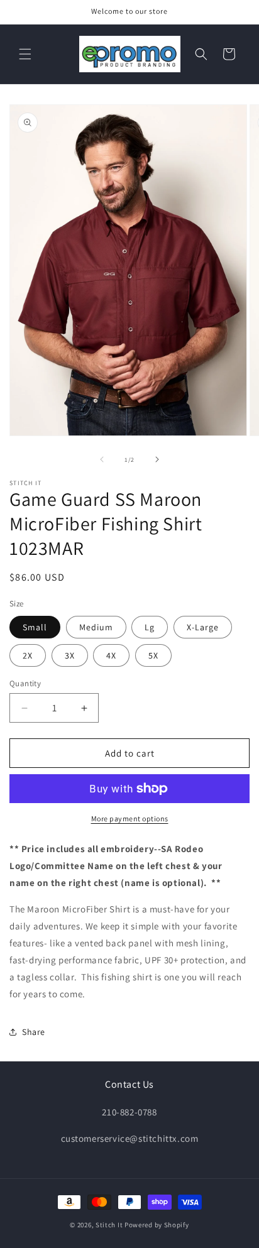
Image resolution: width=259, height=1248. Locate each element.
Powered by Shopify (156, 1224)
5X (153, 655)
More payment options (129, 818)
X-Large (203, 627)
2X (28, 655)
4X (111, 655)
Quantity (25, 683)
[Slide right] (157, 459)
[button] (25, 54)
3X (70, 655)
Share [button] (33, 1031)
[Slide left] (102, 459)
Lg (150, 627)
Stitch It (109, 1224)
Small (35, 627)
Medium (96, 627)
